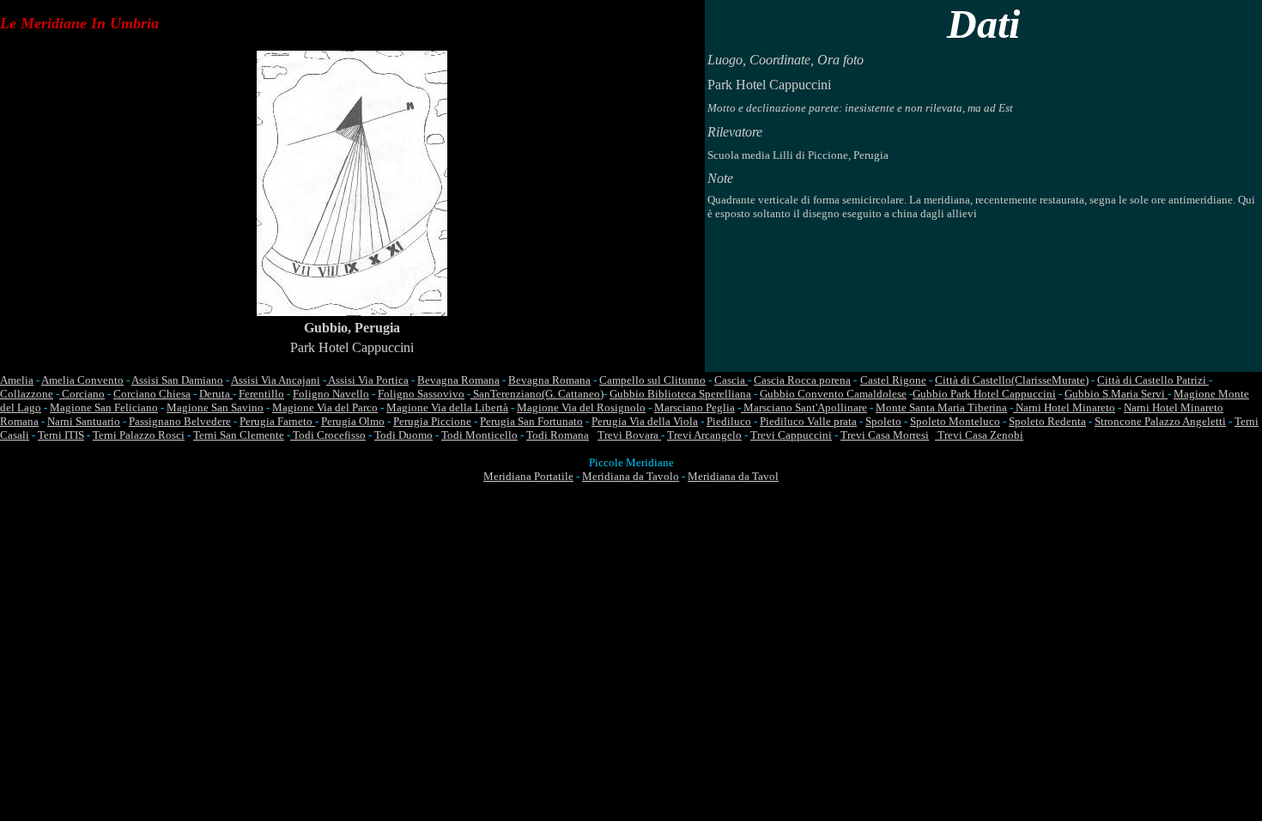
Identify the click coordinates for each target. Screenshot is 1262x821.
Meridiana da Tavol (733, 476)
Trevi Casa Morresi (884, 435)
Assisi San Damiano (177, 380)
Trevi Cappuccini (791, 435)
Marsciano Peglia (694, 407)
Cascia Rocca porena (802, 380)
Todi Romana (557, 435)
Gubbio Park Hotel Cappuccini (984, 393)
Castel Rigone (893, 380)
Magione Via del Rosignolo (581, 407)
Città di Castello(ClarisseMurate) (1012, 380)
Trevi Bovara (629, 435)
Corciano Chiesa (152, 393)
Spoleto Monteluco (955, 421)
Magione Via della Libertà (447, 407)
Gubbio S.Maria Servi (1116, 393)
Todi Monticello (479, 435)
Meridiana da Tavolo (630, 476)
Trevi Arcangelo (704, 435)
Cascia (731, 380)
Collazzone (26, 393)
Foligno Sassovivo (421, 393)
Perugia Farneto (277, 421)
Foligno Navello (331, 393)
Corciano (82, 393)
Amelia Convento (82, 380)
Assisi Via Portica (367, 380)
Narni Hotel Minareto (1064, 407)
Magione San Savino (215, 407)
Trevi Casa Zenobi (979, 435)
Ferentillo (261, 393)
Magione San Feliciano (104, 407)
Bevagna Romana (458, 380)
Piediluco (729, 421)
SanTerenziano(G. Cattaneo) (537, 393)
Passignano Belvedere (180, 421)
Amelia (16, 380)
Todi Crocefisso (328, 435)
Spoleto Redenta (1047, 421)
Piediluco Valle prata (808, 421)
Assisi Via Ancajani (275, 380)
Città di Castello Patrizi (1153, 380)
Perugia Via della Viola (645, 421)
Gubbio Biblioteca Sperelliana (680, 393)
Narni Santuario (83, 421)
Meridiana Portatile (528, 476)
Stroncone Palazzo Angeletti (1160, 421)
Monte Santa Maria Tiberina (941, 407)
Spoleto (883, 421)
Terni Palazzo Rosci (139, 435)
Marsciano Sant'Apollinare (804, 407)
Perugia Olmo (353, 421)
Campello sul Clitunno (652, 380)
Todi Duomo (403, 435)
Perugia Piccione (432, 421)
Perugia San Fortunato (531, 421)
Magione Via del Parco (325, 407)
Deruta (216, 393)
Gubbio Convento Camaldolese (833, 393)
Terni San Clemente (238, 435)
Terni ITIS (61, 435)
